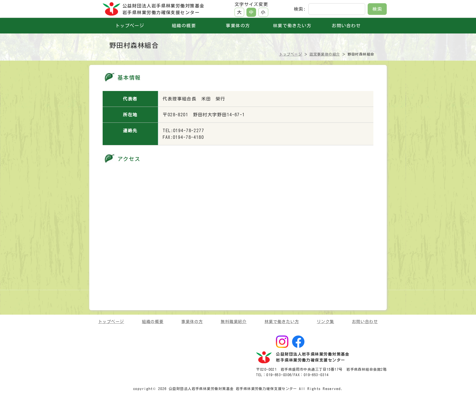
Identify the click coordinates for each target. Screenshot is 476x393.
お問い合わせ (346, 25)
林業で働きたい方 (292, 25)
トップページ (129, 25)
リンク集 (325, 322)
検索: (300, 9)
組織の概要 (184, 25)
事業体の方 (238, 25)
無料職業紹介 (234, 322)
